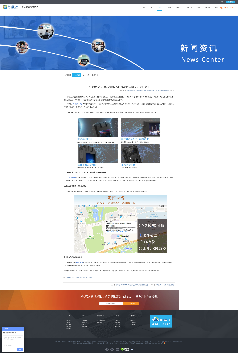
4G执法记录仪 (71, 277)
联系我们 (68, 328)
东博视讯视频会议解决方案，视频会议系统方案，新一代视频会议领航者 (148, 90)
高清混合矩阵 (111, 341)
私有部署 (207, 7)
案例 (216, 7)
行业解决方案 (101, 320)
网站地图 (105, 341)
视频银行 (64, 341)
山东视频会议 (71, 341)
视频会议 (179, 7)
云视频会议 (77, 341)
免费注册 (230, 2)
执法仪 (91, 277)
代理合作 (117, 324)
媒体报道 (84, 324)
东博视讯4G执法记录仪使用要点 (165, 285)
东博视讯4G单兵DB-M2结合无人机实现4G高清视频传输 (132, 285)
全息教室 (168, 7)
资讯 (159, 7)
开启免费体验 (131, 304)
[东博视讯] (12, 7)
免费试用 (133, 324)
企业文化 (68, 322)
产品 (198, 7)
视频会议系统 (119, 341)
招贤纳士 (68, 324)
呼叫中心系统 (161, 341)
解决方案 (189, 7)
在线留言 (68, 326)
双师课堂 (100, 341)
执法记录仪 (79, 262)
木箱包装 (154, 341)
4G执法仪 (85, 277)
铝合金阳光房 (137, 341)
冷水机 (124, 341)
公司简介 (68, 320)
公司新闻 (84, 320)
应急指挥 (84, 341)
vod (150, 341)
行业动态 (84, 322)
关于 (152, 7)
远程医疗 (94, 341)
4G (77, 104)
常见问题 (117, 326)
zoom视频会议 (145, 341)
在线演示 (133, 322)
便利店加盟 (130, 341)
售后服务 (117, 322)
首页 (144, 7)
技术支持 (117, 320)
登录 (222, 2)
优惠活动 (133, 320)
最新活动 (84, 326)
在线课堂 (180, 341)
